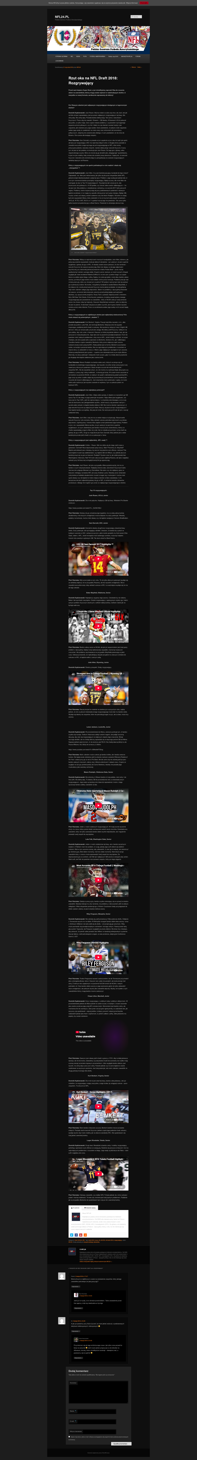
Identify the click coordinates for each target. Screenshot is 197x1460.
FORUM (138, 56)
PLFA (85, 56)
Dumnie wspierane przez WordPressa (98, 1453)
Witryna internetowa (76, 1431)
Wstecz (133, 67)
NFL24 (79, 67)
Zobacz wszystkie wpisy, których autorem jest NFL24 (96, 1261)
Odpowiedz (76, 1286)
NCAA (78, 56)
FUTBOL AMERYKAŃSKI (97, 56)
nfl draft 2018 (109, 1240)
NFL (72, 56)
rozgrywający (118, 1240)
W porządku (144, 3)
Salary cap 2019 (113, 56)
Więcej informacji (131, 3)
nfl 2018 (103, 1240)
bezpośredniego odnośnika (92, 1242)
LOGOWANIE (60, 61)
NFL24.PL (62, 16)
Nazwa (73, 1411)
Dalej (139, 67)
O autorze (75, 1208)
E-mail (73, 1421)
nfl (99, 1240)
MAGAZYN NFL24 (126, 56)
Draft (76, 1240)
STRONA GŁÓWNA (61, 56)
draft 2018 (91, 1240)
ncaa (96, 1240)
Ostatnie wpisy (91, 1208)
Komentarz (73, 1383)
